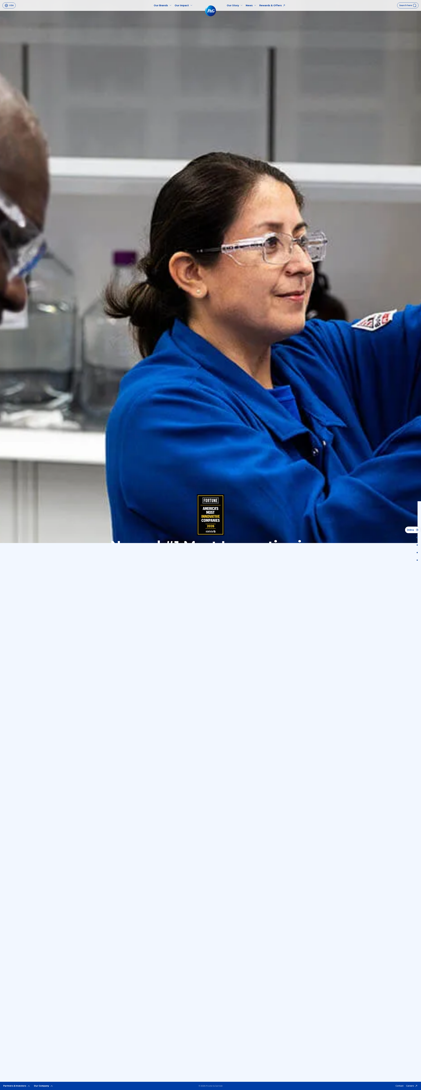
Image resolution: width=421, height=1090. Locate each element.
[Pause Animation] (413, 19)
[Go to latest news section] (416, 537)
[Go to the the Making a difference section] (416, 552)
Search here (405, 5)
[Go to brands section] (416, 545)
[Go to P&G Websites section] (416, 560)
